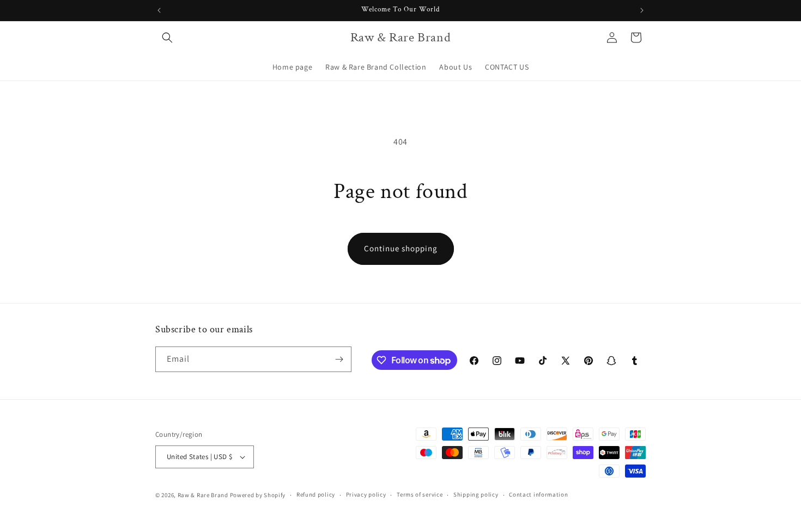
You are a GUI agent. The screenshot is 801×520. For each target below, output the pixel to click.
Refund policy (315, 494)
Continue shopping (401, 248)
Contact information (538, 494)
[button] (167, 37)
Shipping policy (476, 494)
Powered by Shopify (258, 495)
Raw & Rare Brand (204, 495)
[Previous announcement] (159, 10)
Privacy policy (366, 494)
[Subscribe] (339, 359)
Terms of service (419, 494)
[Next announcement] (642, 10)
